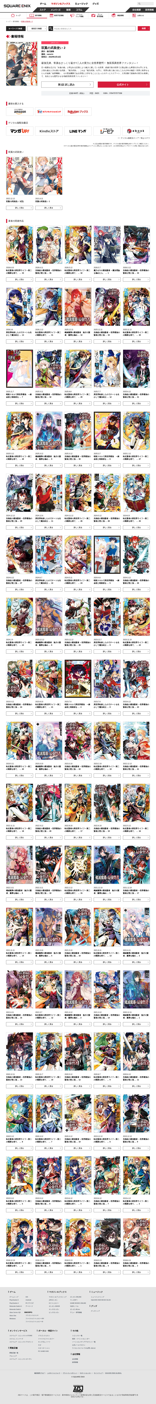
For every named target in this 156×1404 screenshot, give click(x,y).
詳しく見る (19, 208)
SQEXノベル (74, 1306)
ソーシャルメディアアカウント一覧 (84, 1342)
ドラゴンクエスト (44, 1335)
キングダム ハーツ (44, 1342)
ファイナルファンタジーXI (34, 1321)
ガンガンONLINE (75, 1297)
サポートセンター (85, 1373)
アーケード (29, 1306)
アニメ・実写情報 (76, 1312)
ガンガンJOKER (54, 1306)
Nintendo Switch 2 (16, 1306)
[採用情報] (149, 9)
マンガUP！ (74, 1300)
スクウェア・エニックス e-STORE (21, 1335)
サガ (39, 1345)
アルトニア (13, 1356)
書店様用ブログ (39, 1373)
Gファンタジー (54, 1303)
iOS (27, 1297)
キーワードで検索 (15, 29)
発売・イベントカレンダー (81, 1339)
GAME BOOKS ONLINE (78, 1303)
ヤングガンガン (54, 1309)
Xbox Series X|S (15, 1312)
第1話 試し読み (66, 84)
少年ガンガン (53, 1300)
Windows (13, 1319)
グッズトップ (95, 1311)
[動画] (68, 9)
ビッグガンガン (54, 1312)
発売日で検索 (36, 29)
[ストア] (42, 9)
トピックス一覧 (77, 1335)
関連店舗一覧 (14, 1353)
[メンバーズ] (55, 9)
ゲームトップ (14, 1297)
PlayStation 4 (14, 1303)
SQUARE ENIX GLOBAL (113, 1373)
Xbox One (13, 1315)
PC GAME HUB (43, 1351)
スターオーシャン (44, 1348)
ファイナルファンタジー (46, 1339)
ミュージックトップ (97, 1297)
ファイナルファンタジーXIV (35, 1318)
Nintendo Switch (15, 1309)
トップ (8, 21)
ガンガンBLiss (75, 1309)
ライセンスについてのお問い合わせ (84, 1348)
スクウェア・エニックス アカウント (21, 1342)
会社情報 (75, 1359)
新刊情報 (16, 21)
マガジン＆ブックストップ (57, 1297)
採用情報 (75, 1362)
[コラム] (79, 9)
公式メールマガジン (78, 1345)
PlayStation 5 (14, 1300)
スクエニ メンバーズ (16, 1339)
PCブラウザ (30, 1303)
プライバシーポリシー (70, 1373)
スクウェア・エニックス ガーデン (21, 1359)
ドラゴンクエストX (32, 1315)
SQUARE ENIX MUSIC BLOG (101, 1300)
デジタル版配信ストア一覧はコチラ (135, 138)
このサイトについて (53, 1373)
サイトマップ (98, 1373)
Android (28, 1300)
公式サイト (123, 84)
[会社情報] (136, 9)
